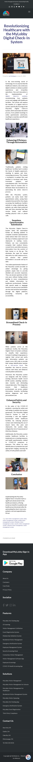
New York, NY (7, 727)
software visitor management (15, 525)
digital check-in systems (16, 96)
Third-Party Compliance (10, 713)
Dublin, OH (6, 731)
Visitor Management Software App (13, 658)
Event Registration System (11, 632)
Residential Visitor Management (12, 639)
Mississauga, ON (8, 739)
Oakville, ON (6, 735)
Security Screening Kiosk (10, 651)
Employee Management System (12, 647)
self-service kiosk (17, 365)
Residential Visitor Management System (15, 694)
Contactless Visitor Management (13, 655)
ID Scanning (6, 624)
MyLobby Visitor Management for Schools (16, 684)
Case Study (6, 586)
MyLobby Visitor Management (12, 680)
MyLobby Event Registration (11, 709)
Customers (6, 582)
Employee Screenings (9, 662)
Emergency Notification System (12, 643)
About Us (5, 578)
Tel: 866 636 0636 (8, 743)
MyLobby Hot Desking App (11, 621)
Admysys (17, 758)
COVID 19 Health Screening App (13, 666)
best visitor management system (14, 518)
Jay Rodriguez (12, 76)
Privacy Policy (7, 590)
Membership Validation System (12, 636)
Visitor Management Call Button (13, 628)
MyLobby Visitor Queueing (11, 698)
